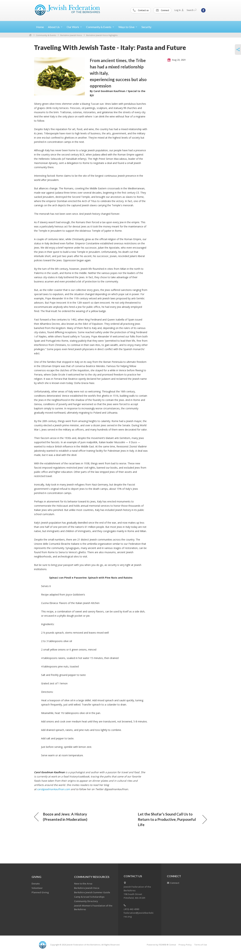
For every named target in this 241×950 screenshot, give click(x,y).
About (54, 27)
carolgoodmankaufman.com (54, 789)
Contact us (143, 10)
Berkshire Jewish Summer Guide (92, 892)
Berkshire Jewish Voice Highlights (102, 35)
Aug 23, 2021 (178, 59)
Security (146, 27)
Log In (177, 10)
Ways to (126, 27)
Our (73, 27)
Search (190, 10)
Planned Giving (40, 892)
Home (40, 27)
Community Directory (86, 901)
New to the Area (83, 883)
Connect (164, 10)
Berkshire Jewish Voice (71, 35)
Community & (98, 27)
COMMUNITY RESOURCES (91, 876)
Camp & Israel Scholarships (89, 896)
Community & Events (46, 35)
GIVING (36, 876)
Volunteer (37, 888)
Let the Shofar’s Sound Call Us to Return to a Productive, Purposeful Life (167, 819)
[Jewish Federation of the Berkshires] (67, 10)
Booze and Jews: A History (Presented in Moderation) (65, 816)
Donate (36, 883)
